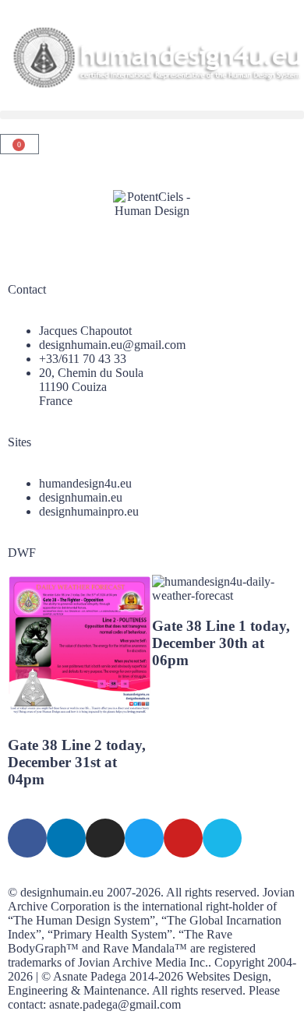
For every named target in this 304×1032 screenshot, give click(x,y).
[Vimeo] (222, 838)
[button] (152, 115)
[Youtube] (183, 838)
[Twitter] (144, 838)
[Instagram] (105, 838)
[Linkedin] (66, 838)
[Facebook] (27, 838)
